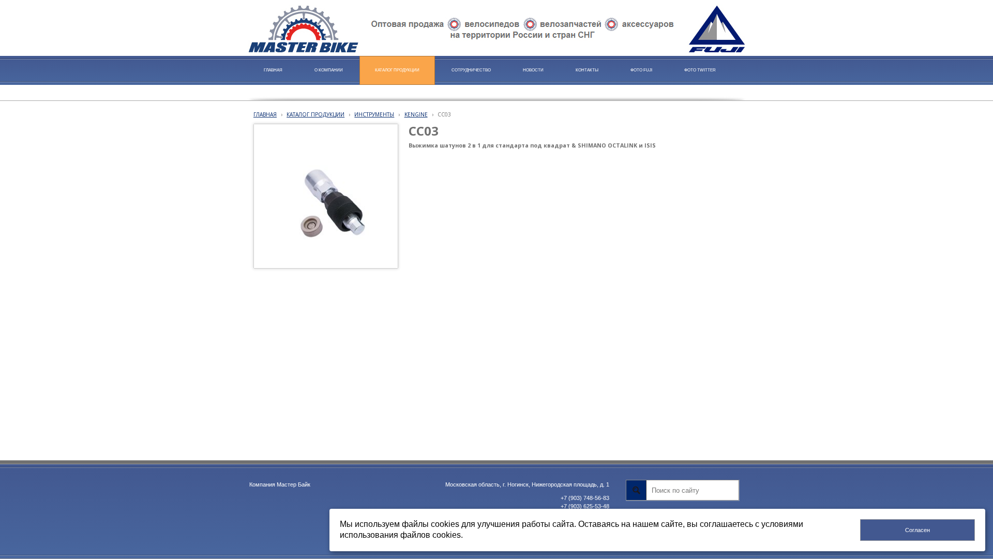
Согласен (917, 530)
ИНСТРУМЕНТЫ (374, 114)
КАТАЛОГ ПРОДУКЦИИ (315, 114)
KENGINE (416, 114)
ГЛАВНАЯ (265, 114)
